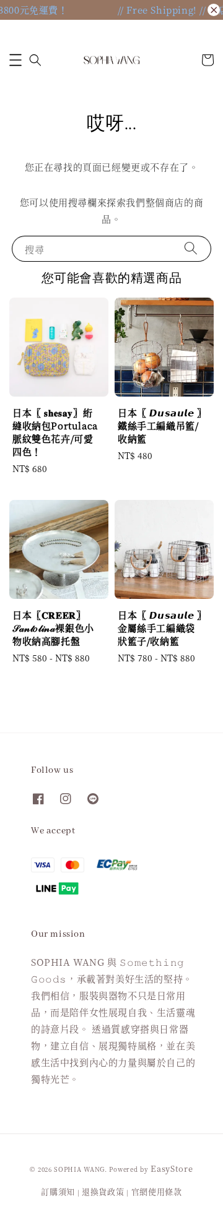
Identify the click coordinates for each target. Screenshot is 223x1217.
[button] (15, 60)
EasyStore (172, 1168)
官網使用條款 (156, 1191)
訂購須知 (58, 1191)
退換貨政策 (103, 1191)
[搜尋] (191, 248)
